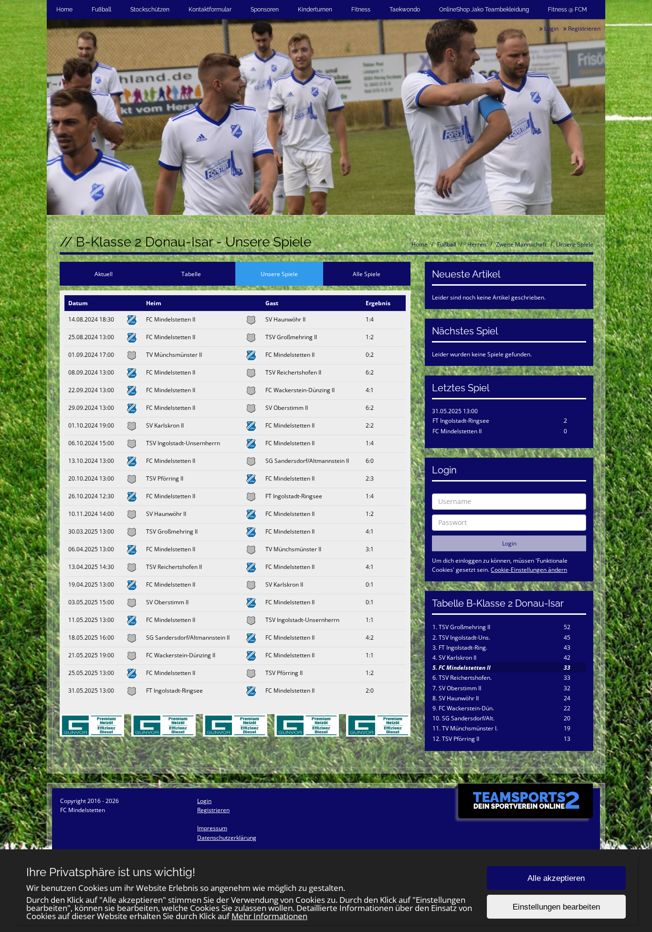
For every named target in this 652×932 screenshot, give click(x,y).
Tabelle (191, 274)
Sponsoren (265, 9)
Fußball (101, 9)
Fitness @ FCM (567, 9)
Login (550, 28)
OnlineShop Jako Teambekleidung (484, 9)
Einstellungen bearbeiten (556, 906)
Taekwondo (404, 9)
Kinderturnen (315, 9)
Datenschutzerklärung (226, 838)
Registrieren (583, 28)
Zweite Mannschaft (521, 244)
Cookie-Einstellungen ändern (529, 570)
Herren (476, 244)
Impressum (212, 828)
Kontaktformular (210, 9)
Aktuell (104, 274)
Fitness (360, 9)
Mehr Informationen (269, 916)
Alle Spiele (366, 274)
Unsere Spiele (574, 244)
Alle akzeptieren (556, 878)
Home (64, 9)
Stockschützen (149, 9)
